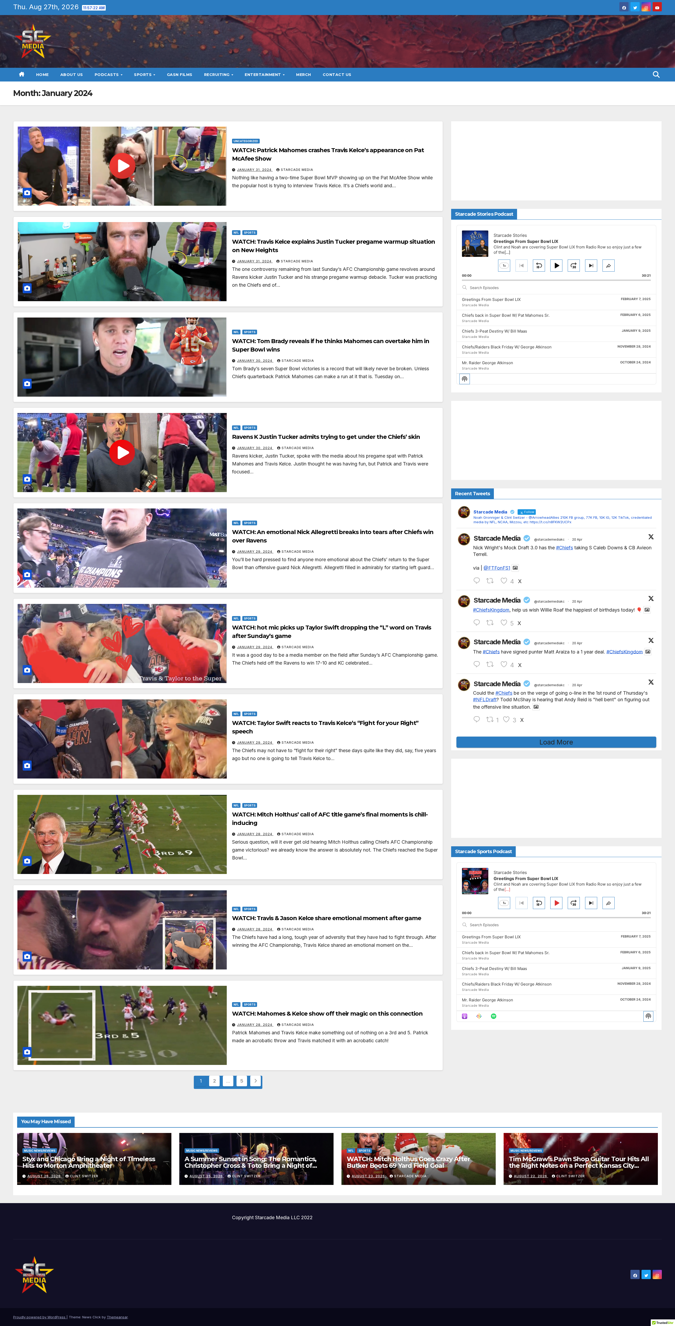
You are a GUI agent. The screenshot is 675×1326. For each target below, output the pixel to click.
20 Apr (577, 539)
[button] (656, 74)
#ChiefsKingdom (491, 610)
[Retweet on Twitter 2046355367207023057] (492, 623)
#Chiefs (564, 547)
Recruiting (217, 74)
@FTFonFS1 (497, 568)
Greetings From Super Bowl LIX (491, 299)
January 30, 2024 (255, 361)
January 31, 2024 (255, 170)
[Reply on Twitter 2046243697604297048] (478, 719)
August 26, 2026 (44, 1176)
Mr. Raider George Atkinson (487, 362)
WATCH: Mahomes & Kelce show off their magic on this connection (327, 1013)
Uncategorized (246, 141)
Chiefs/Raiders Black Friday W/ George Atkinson (507, 346)
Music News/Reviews (39, 1150)
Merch (303, 74)
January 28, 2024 (255, 834)
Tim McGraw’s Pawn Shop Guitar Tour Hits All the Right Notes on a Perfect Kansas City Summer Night (579, 1165)
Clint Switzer (84, 1176)
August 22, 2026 (531, 1176)
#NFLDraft (484, 699)
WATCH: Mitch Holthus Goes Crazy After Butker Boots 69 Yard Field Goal (408, 1162)
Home (42, 74)
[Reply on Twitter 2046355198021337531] (478, 664)
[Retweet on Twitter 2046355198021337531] (492, 664)
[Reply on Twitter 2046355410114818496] (478, 581)
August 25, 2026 (207, 1176)
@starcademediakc (549, 539)
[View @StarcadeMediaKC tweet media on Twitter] (515, 568)
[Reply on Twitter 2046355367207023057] (478, 623)
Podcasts (107, 74)
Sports (143, 74)
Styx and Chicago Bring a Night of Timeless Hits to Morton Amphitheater (88, 1162)
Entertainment (263, 74)
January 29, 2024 (255, 552)
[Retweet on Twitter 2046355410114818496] (492, 581)
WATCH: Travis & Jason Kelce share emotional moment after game (326, 918)
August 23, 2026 (369, 1176)
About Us (71, 74)
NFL (236, 232)
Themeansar (117, 1317)
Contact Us (337, 74)
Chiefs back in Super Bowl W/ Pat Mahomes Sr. (505, 315)
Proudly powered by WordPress (39, 1317)
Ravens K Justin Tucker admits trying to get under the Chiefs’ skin (326, 436)
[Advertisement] (556, 161)
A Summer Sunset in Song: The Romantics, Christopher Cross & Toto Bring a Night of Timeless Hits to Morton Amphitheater (250, 1165)
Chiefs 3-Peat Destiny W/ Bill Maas (494, 331)
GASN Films (179, 74)
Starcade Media (297, 170)
